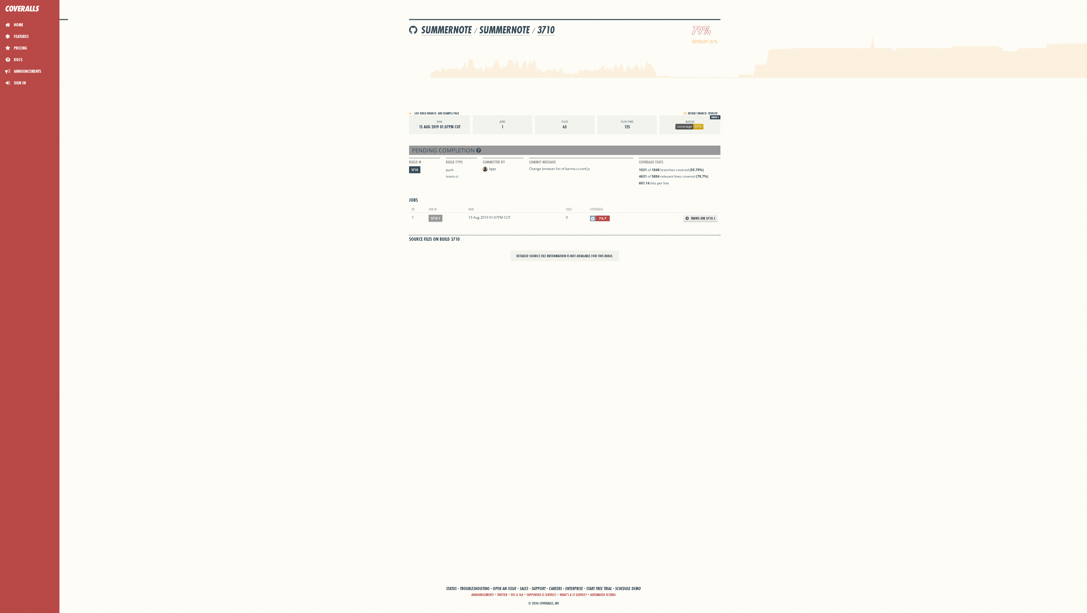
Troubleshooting (474, 588)
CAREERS (555, 588)
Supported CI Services (541, 594)
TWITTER (502, 594)
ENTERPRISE (574, 588)
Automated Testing (603, 594)
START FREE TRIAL (599, 588)
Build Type (454, 162)
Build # (415, 162)
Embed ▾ (715, 117)
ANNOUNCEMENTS (482, 594)
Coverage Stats (651, 162)
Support (538, 588)
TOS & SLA (517, 594)
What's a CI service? (573, 594)
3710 (546, 29)
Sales (524, 588)
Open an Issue (504, 588)
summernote (446, 29)
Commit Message (542, 162)
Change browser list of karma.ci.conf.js (559, 168)
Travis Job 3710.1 (702, 218)
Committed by (494, 162)
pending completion (444, 150)
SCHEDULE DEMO (628, 588)
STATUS (451, 588)
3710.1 (435, 218)
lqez (492, 168)
